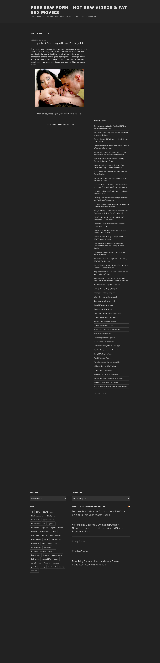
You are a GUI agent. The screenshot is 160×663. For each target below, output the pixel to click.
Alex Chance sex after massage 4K (106, 382)
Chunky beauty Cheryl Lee (103, 370)
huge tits (46, 555)
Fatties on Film (36, 547)
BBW (38, 512)
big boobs (51, 524)
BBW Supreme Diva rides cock (104, 342)
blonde (60, 528)
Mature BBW (46, 559)
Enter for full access (59, 124)
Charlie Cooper (80, 551)
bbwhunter (51, 516)
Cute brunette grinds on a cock (104, 301)
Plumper (47, 563)
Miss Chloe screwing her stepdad (105, 297)
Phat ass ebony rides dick (102, 333)
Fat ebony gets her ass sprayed (104, 338)
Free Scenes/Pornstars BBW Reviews (88, 506)
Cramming (35, 543)
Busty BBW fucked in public (103, 305)
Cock (46, 539)
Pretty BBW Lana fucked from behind (107, 329)
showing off (52, 567)
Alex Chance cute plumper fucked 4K (107, 362)
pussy (43, 567)
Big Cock (45, 528)
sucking (61, 567)
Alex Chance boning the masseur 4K (106, 374)
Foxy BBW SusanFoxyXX (102, 358)
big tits (53, 528)
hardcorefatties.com (38, 551)
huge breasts (35, 555)
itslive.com (35, 559)
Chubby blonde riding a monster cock (107, 317)
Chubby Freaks (55, 535)
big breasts (35, 528)
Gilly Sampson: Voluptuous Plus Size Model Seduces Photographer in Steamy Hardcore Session (109, 245)
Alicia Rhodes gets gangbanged (105, 321)
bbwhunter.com (48, 520)
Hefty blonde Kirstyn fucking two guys (107, 346)
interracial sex (57, 555)
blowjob (34, 531)
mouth (56, 559)
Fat (56, 543)
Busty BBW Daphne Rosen (103, 354)
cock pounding (56, 539)
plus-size (56, 563)
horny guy (51, 551)
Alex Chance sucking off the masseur (107, 285)
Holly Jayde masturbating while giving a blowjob (110, 386)
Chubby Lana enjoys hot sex (103, 325)
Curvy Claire (78, 541)
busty (54, 531)
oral (40, 563)
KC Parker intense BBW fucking (105, 366)
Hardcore (47, 547)
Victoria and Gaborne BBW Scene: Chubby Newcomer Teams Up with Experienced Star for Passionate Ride (98, 528)
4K (32, 512)
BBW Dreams (48, 512)
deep (43, 543)
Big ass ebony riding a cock (103, 309)
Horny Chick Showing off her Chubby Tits (58, 43)
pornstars (34, 567)
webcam (34, 571)
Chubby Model (36, 539)
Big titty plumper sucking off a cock (106, 350)
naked (33, 563)
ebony (50, 543)
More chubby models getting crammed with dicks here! (59, 114)
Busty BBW (35, 535)
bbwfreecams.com (38, 516)
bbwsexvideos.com (38, 524)
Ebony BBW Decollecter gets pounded (107, 313)
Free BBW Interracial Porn (87, 575)
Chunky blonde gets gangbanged (105, 289)
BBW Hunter (35, 520)
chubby (44, 535)
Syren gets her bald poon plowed (105, 293)
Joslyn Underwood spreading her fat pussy (108, 378)
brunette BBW (45, 531)
